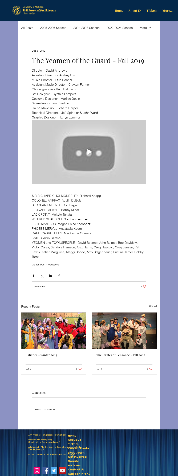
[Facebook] (45, 470)
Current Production (80, 448)
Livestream (76, 453)
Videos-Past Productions (45, 264)
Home (72, 436)
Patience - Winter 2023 (41, 355)
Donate (73, 461)
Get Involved (48, 442)
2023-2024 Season (120, 28)
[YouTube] (62, 470)
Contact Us (76, 469)
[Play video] (89, 152)
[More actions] (144, 51)
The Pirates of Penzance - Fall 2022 (120, 355)
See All (153, 305)
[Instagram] (37, 470)
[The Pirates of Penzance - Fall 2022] (124, 331)
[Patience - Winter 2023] (53, 331)
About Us (74, 440)
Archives (74, 465)
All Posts (27, 28)
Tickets (73, 444)
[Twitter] (54, 470)
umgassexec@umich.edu (55, 435)
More (143, 28)
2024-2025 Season (86, 28)
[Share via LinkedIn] (50, 275)
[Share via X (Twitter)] (42, 275)
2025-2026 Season (53, 28)
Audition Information (80, 474)
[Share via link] (59, 275)
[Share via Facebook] (33, 275)
